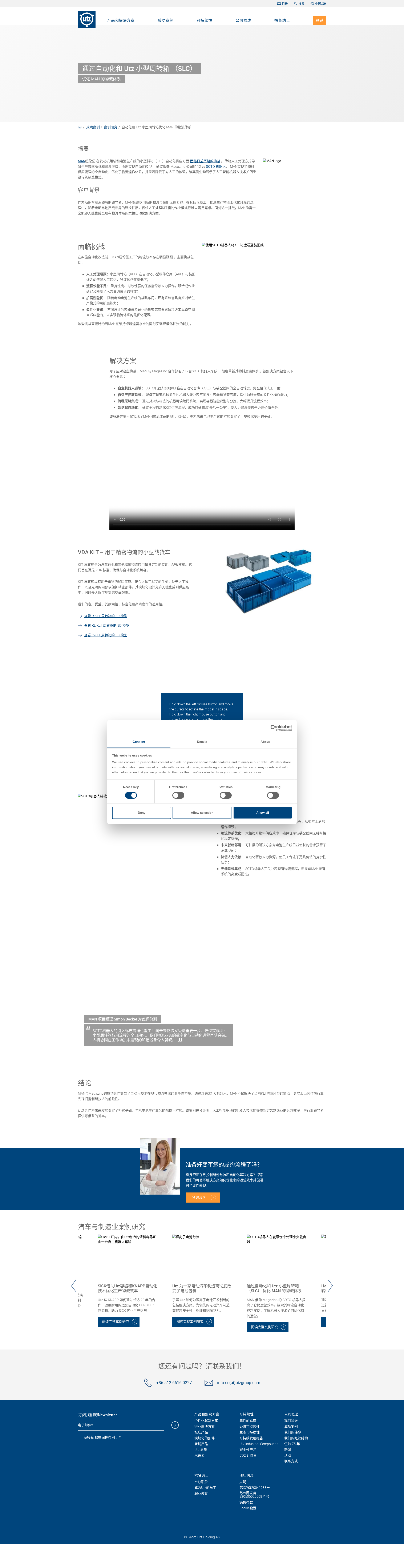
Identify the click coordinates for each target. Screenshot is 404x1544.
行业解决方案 (204, 1427)
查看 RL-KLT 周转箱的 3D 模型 (106, 625)
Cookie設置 (247, 1508)
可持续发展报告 (251, 1438)
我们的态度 (247, 1421)
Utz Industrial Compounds (258, 1444)
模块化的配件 (204, 1438)
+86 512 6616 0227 (174, 1382)
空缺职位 (201, 1482)
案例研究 (110, 127)
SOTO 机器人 (216, 166)
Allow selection (202, 813)
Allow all (262, 813)
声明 (242, 1482)
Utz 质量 (200, 1450)
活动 (287, 1455)
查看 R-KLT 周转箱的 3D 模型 (105, 616)
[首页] (87, 19)
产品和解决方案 (120, 20)
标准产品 (201, 1432)
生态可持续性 (249, 1432)
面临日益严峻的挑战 (205, 161)
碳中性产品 (247, 1450)
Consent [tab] (139, 741)
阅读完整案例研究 (115, 1321)
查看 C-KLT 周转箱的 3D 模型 (105, 635)
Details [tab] (202, 741)
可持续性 (204, 20)
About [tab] (265, 741)
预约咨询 (199, 1197)
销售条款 (246, 1502)
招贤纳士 (282, 20)
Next (330, 1285)
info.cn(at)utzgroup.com (238, 1382)
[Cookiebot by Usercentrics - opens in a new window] (273, 728)
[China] (80, 127)
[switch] (178, 795)
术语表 (199, 1455)
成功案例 (165, 20)
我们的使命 (292, 1432)
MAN (81, 161)
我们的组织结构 (296, 1438)
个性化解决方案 (206, 1421)
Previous (73, 1285)
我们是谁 (291, 1421)
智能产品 (201, 1444)
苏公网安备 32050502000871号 (254, 1495)
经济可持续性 (249, 1427)
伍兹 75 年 (292, 1444)
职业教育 (201, 1494)
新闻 (287, 1450)
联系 (320, 20)
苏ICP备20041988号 (254, 1488)
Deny (141, 813)
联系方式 (291, 1461)
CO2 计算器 (248, 1455)
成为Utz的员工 (205, 1488)
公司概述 (243, 20)
